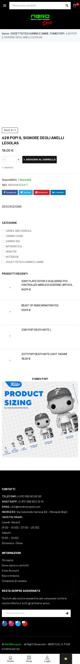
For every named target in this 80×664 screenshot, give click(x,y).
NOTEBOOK (12, 318)
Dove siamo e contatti (15, 627)
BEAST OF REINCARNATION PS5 (40, 367)
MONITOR (11, 313)
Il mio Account (10, 632)
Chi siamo (7, 622)
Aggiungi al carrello (41, 159)
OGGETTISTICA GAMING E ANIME (30, 33)
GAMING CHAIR (14, 298)
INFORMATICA (14, 308)
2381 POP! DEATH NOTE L (36, 391)
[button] (73, 50)
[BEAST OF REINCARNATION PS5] (10, 374)
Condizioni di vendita (14, 643)
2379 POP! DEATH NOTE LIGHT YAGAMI (44, 416)
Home (5, 33)
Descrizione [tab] (12, 206)
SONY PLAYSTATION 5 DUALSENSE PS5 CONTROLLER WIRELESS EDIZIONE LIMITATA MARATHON (46, 345)
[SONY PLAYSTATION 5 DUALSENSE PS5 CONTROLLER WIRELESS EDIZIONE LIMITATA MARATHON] (10, 350)
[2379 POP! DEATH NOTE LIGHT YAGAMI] (10, 423)
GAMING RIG (13, 303)
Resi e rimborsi (10, 638)
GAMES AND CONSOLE (19, 293)
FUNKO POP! (57, 33)
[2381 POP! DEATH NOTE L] (10, 398)
